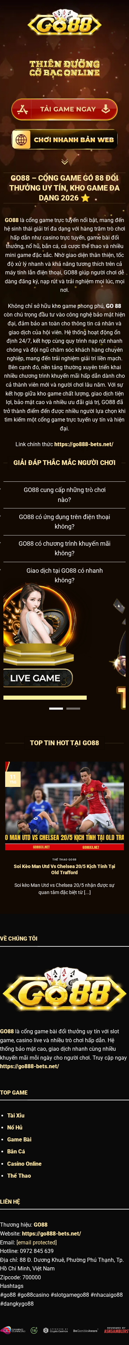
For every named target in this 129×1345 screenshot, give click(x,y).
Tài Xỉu (15, 1115)
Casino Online (24, 1164)
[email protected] (37, 1242)
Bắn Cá (16, 1151)
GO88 (7, 1031)
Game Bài (19, 1139)
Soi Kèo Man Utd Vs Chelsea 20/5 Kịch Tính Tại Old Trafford (64, 869)
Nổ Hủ (14, 1127)
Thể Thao (19, 1176)
